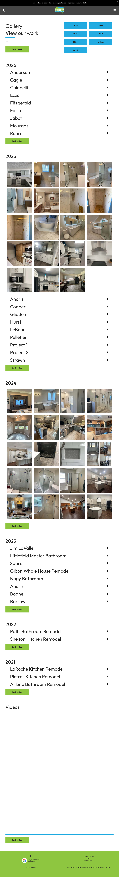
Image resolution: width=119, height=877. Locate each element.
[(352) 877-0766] (4, 11)
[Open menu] (115, 10)
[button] (59, 72)
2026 (10, 65)
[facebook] (7, 42)
